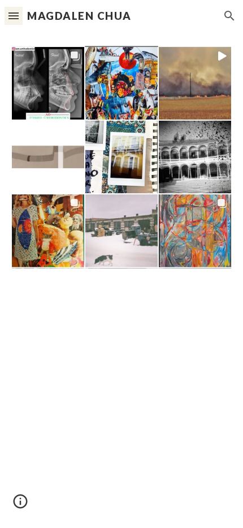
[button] (13, 15)
